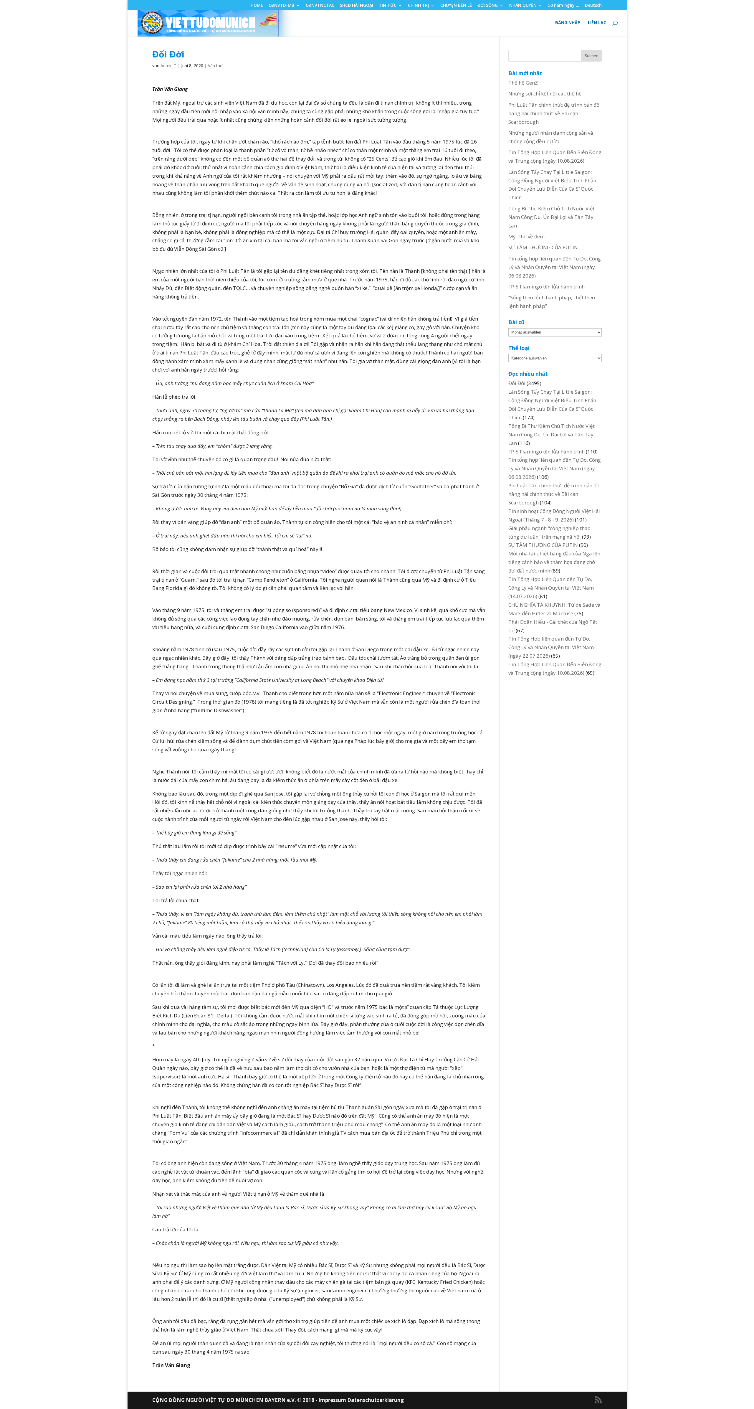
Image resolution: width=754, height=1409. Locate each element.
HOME (257, 5)
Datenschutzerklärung (375, 1400)
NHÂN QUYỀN (523, 5)
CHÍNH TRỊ (418, 5)
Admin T (168, 65)
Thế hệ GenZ (523, 82)
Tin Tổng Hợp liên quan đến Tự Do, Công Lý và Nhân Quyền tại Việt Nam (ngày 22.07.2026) (551, 647)
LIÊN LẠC (597, 23)
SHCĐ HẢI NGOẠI (356, 5)
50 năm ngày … (563, 5)
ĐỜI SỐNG (487, 5)
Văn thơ (215, 65)
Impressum (332, 1400)
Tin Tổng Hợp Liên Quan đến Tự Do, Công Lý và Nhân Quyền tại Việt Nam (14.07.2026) (551, 588)
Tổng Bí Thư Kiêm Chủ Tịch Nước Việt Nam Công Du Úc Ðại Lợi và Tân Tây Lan (551, 217)
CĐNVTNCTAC (320, 5)
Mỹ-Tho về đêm (526, 236)
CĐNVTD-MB (281, 5)
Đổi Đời (516, 383)
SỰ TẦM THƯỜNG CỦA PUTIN (543, 247)
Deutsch (593, 5)
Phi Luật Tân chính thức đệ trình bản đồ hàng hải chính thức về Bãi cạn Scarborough (553, 113)
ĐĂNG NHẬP (567, 23)
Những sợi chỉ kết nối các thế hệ (545, 93)
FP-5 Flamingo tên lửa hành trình (546, 286)
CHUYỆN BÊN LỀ (456, 5)
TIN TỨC (387, 5)
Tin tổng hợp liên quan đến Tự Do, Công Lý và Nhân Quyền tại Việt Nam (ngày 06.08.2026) (554, 267)
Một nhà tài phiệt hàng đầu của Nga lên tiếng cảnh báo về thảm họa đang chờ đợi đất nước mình (554, 562)
